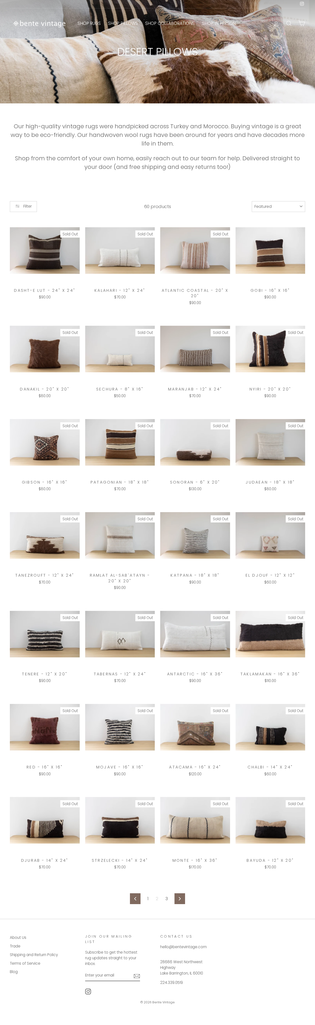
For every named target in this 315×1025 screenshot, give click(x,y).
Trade (15, 946)
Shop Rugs (89, 23)
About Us (18, 937)
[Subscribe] (137, 975)
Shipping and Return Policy (34, 954)
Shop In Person (219, 23)
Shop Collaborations (170, 23)
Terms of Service (25, 963)
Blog (14, 971)
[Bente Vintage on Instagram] (88, 991)
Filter (27, 206)
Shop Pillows (123, 23)
